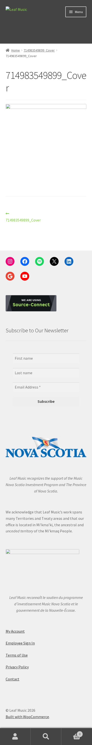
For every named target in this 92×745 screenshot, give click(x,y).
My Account (15, 631)
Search (46, 736)
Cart (70, 732)
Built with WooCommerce (27, 716)
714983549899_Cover (39, 50)
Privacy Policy (17, 666)
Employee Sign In (20, 643)
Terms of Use (17, 655)
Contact (12, 679)
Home (15, 50)
